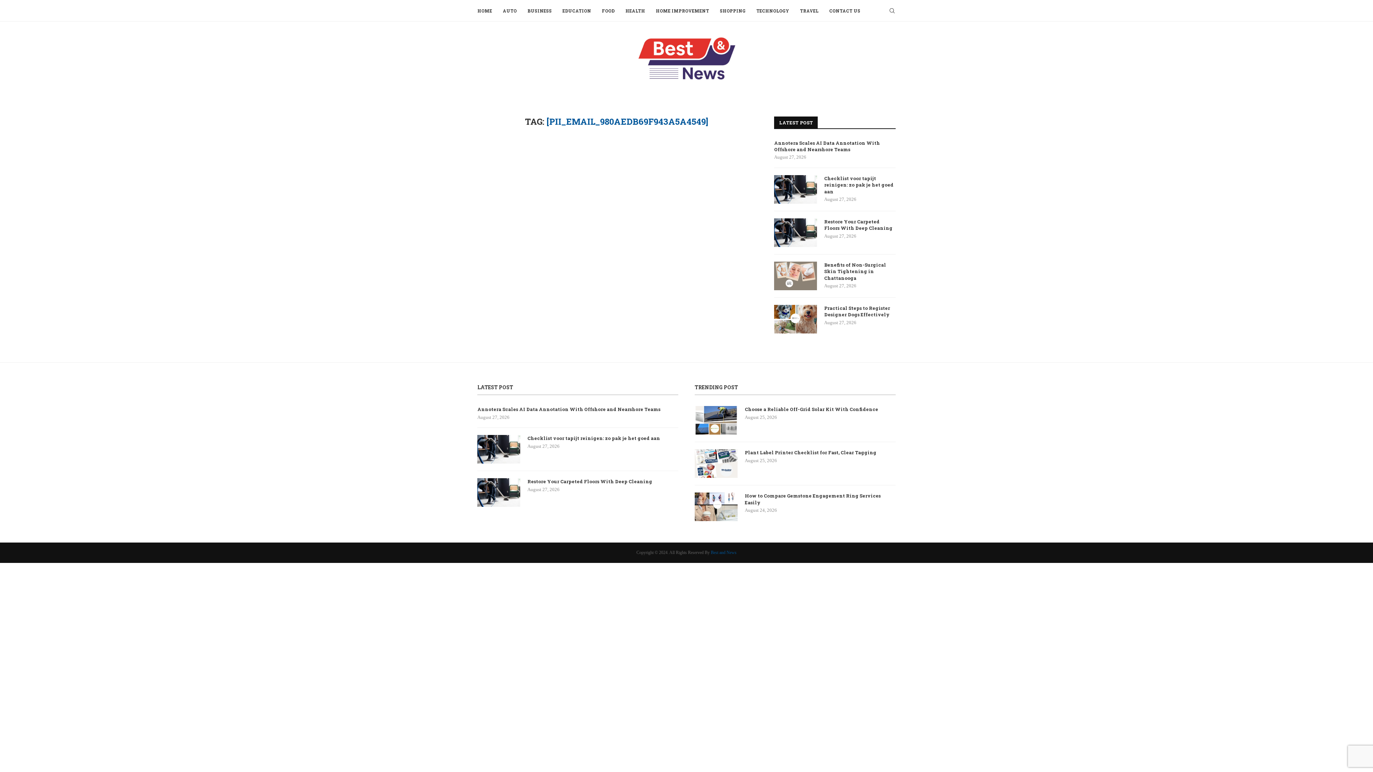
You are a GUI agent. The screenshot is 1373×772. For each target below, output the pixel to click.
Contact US (844, 11)
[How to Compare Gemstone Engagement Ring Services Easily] (716, 507)
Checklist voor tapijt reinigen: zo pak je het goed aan (859, 184)
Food (608, 11)
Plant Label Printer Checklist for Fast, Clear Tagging (810, 452)
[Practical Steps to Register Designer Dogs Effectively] (795, 319)
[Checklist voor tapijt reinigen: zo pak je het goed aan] (795, 189)
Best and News (724, 552)
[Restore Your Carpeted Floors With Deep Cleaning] (795, 232)
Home (484, 11)
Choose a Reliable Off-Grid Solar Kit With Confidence (811, 409)
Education (576, 11)
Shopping (732, 11)
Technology (772, 11)
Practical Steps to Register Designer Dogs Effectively (857, 311)
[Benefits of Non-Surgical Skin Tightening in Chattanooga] (795, 276)
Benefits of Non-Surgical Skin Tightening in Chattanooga (855, 271)
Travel (809, 11)
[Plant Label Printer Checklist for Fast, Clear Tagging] (716, 463)
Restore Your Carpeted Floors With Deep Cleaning (858, 224)
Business (539, 11)
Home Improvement (682, 11)
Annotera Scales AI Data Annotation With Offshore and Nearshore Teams (827, 146)
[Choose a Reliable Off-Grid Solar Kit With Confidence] (716, 420)
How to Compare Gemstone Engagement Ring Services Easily (813, 499)
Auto (510, 11)
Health (635, 11)
